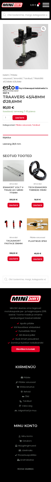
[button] (43, 28)
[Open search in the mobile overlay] (25, 14)
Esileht (6, 75)
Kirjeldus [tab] (7, 137)
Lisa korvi (19, 117)
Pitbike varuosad (23, 125)
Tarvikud (28, 78)
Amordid (18, 78)
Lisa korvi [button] (13, 205)
